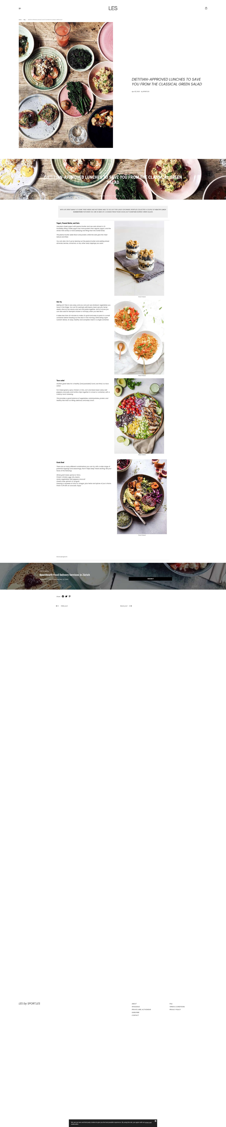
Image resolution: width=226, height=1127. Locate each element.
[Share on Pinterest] (69, 596)
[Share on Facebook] (63, 596)
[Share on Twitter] (66, 596)
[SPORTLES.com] (113, 8)
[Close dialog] (155, 1121)
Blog (25, 19)
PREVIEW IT (150, 579)
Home (20, 19)
